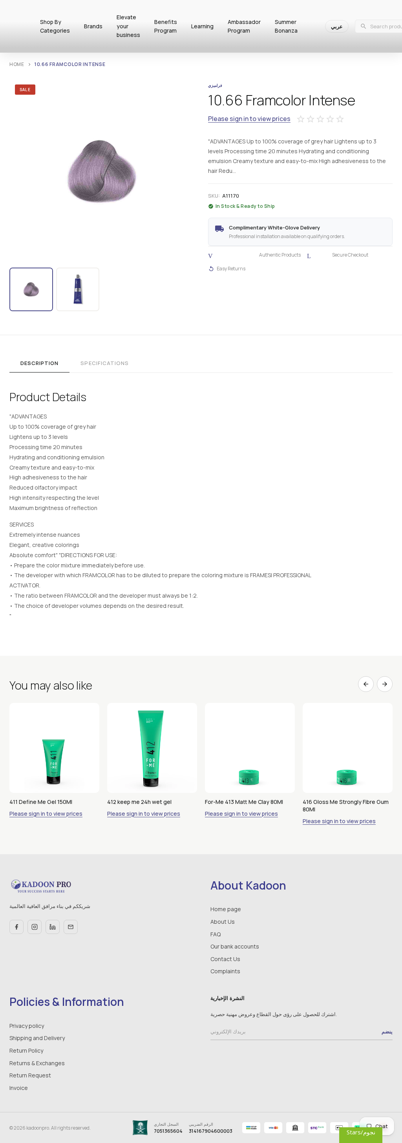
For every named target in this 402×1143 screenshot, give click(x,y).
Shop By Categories (55, 26)
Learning (202, 26)
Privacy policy (26, 1025)
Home (16, 64)
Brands (93, 26)
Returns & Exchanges (37, 1063)
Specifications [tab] (104, 363)
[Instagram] (34, 927)
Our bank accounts (234, 946)
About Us (222, 921)
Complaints (225, 971)
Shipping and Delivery (37, 1038)
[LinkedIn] (53, 927)
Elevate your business (128, 26)
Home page (225, 909)
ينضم (387, 1031)
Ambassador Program (244, 26)
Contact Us (225, 959)
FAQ (215, 934)
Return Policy (26, 1050)
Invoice (18, 1088)
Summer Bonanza (286, 26)
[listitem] (31, 289)
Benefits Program (165, 26)
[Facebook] (16, 927)
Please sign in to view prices (249, 119)
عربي (337, 26)
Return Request (30, 1075)
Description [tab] (39, 363)
